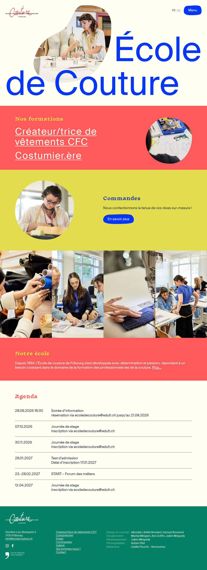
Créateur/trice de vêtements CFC (76, 532)
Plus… (157, 367)
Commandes (64, 542)
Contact (61, 552)
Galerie (60, 545)
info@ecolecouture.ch (18, 539)
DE (178, 10)
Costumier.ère (64, 535)
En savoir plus (118, 219)
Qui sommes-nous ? (68, 549)
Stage (59, 539)
